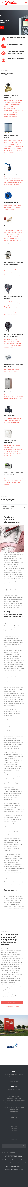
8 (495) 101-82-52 (9, 1152)
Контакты (13, 1139)
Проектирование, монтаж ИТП (14, 1079)
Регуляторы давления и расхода (14, 1102)
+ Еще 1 (8, 243)
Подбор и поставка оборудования (12, 519)
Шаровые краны (10, 415)
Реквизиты (14, 1130)
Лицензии (14, 1128)
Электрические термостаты (14, 1113)
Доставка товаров (14, 1076)
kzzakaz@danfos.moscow (15, 1156)
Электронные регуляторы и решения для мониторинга (13, 474)
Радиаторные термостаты (14, 1098)
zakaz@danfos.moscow (15, 1155)
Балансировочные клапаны (14, 1089)
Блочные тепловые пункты (14, 1091)
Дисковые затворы (11, 174)
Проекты (14, 1136)
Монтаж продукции (14, 1081)
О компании (14, 1126)
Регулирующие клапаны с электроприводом (14, 1100)
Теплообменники (10, 392)
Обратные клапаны (11, 202)
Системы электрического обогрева (14, 1107)
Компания (13, 1123)
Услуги (14, 1071)
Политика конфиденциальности (14, 1181)
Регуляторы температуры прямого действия (14, 1105)
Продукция (14, 1086)
